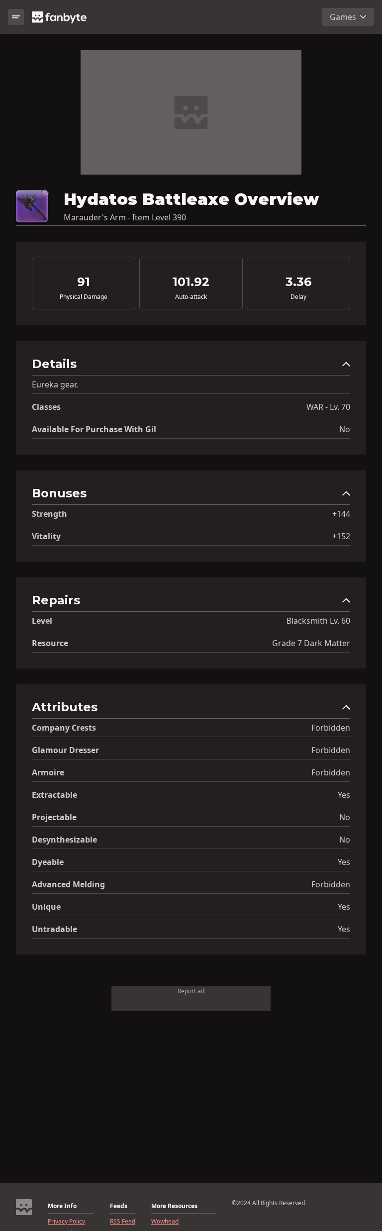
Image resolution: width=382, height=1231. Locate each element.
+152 (341, 536)
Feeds (118, 1206)
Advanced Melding (68, 884)
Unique (46, 907)
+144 (341, 514)
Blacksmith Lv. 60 (318, 621)
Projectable (54, 817)
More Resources (174, 1206)
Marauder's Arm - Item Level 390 (125, 217)
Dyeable (48, 862)
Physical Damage (83, 297)
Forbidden (330, 728)
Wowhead (165, 1222)
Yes (344, 795)
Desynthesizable (64, 840)
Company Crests (64, 728)
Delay (298, 297)
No (344, 429)
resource (50, 643)
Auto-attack (191, 297)
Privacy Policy (66, 1222)
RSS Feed (122, 1222)
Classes (46, 407)
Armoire (48, 772)
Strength (49, 514)
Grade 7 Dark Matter (311, 643)
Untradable (54, 929)
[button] (191, 366)
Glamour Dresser (65, 750)
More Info (62, 1206)
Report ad (191, 991)
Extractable (54, 795)
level (42, 621)
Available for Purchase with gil (94, 429)
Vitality (46, 536)
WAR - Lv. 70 (328, 407)
